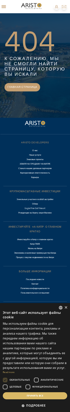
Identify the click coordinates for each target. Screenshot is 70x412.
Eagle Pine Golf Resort (35, 208)
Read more (9, 372)
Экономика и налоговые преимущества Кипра (35, 252)
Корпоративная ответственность (35, 172)
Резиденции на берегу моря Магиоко (35, 212)
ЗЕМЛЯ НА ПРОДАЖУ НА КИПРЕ (35, 163)
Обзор (35, 203)
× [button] (65, 307)
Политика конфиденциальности (35, 288)
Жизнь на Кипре (35, 248)
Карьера (35, 177)
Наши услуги (35, 154)
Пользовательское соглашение (35, 292)
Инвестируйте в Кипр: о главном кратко (35, 239)
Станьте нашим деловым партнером (35, 168)
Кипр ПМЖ (35, 243)
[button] (35, 405)
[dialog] (35, 357)
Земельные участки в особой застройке (35, 199)
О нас (35, 150)
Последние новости (35, 279)
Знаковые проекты (35, 159)
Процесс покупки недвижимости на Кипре (35, 257)
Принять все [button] (35, 395)
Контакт (35, 283)
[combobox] (61, 308)
